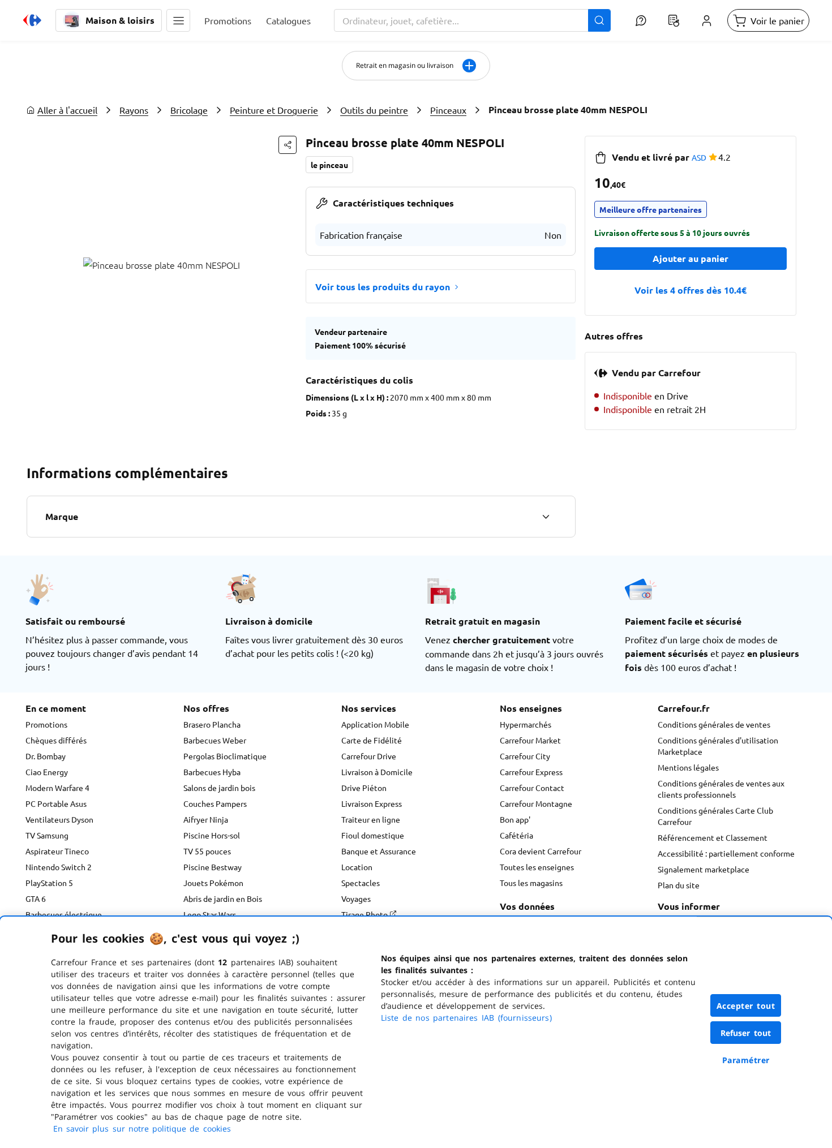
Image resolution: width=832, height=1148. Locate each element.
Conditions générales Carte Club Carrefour (715, 816)
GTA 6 (35, 898)
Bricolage (189, 109)
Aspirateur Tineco (57, 851)
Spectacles (360, 883)
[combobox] (472, 20)
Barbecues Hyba (212, 772)
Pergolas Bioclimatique (225, 756)
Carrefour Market (530, 740)
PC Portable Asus (56, 803)
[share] (287, 145)
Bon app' (515, 819)
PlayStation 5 (49, 883)
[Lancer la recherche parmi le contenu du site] (599, 20)
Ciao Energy (46, 772)
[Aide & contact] (641, 20)
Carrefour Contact (532, 787)
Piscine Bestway (212, 867)
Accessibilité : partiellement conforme (726, 853)
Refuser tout (746, 1032)
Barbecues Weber (214, 740)
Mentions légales (688, 767)
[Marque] (545, 516)
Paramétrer (746, 1060)
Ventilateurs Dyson (59, 819)
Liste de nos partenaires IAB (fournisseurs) (466, 1017)
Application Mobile (375, 724)
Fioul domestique (372, 835)
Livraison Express (371, 803)
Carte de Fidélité (371, 740)
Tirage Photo (365, 914)
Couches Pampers (215, 803)
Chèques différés (56, 740)
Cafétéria (516, 835)
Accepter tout (746, 1005)
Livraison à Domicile (377, 772)
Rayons (133, 109)
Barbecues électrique (63, 914)
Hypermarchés (525, 724)
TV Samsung (46, 835)
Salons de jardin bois (219, 787)
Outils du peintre (374, 109)
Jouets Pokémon (213, 883)
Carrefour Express (531, 772)
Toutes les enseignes (537, 867)
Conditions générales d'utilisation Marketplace (718, 745)
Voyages (356, 898)
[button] (178, 20)
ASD (699, 157)
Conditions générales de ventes (714, 724)
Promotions (46, 724)
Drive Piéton (364, 787)
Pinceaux (448, 109)
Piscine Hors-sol (211, 835)
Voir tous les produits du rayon (382, 287)
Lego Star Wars (209, 914)
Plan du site (679, 885)
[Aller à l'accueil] (32, 20)
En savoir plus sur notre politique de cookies (142, 1128)
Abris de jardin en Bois (222, 898)
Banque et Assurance (378, 851)
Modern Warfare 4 (57, 787)
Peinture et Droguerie (274, 109)
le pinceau (329, 165)
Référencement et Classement (712, 837)
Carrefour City (525, 756)
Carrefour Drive (368, 756)
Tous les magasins (531, 883)
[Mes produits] (673, 20)
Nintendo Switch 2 (58, 867)
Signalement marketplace (703, 869)
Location (356, 867)
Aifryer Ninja (205, 819)
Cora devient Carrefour (540, 851)
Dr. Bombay (45, 756)
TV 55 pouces (207, 851)
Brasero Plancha (212, 724)
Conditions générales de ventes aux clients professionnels (721, 788)
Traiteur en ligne (370, 819)
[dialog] (416, 1032)
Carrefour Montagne (536, 803)
